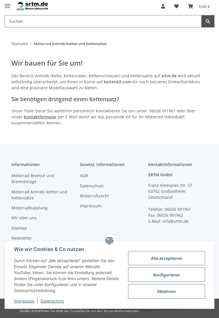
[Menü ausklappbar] (7, 3)
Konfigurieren (166, 274)
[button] (163, 6)
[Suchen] (207, 21)
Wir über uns (23, 217)
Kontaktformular (40, 116)
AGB (84, 175)
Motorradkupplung (29, 207)
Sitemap (19, 228)
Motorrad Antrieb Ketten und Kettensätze (39, 194)
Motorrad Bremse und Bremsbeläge (32, 178)
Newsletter (21, 238)
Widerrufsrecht (94, 196)
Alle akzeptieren (166, 258)
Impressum (24, 301)
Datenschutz (52, 301)
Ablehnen (166, 291)
